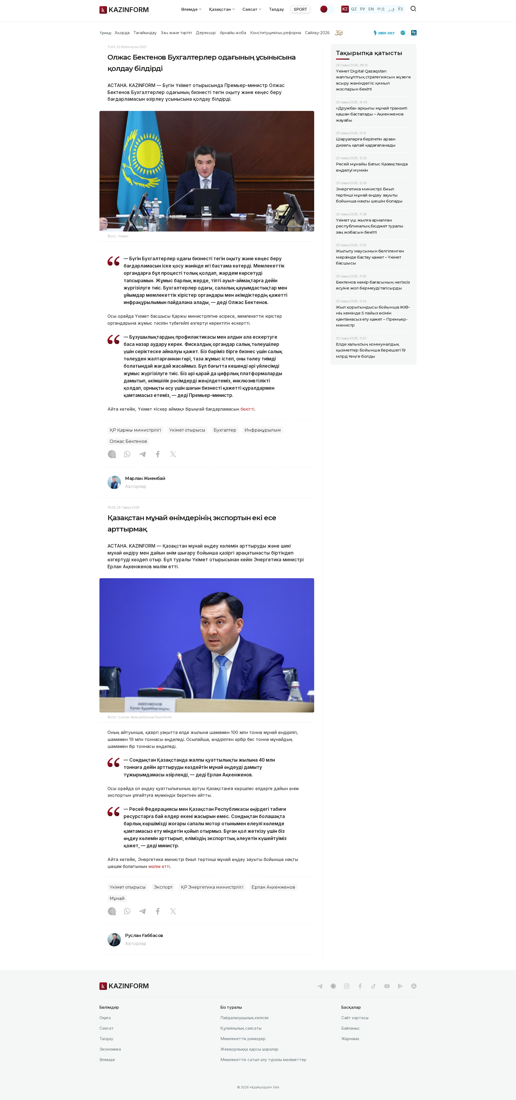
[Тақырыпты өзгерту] (327, 9)
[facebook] (360, 986)
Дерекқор (206, 32)
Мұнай (117, 898)
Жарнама (350, 1038)
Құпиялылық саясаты (240, 1028)
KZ (345, 9)
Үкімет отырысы (187, 430)
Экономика (110, 1049)
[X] (173, 454)
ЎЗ (400, 9)
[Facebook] (157, 454)
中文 (381, 9)
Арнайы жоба (233, 32)
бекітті (247, 409)
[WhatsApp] (127, 454)
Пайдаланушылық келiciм (244, 1017)
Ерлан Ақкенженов (273, 887)
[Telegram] (142, 454)
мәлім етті (159, 866)
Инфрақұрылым (263, 430)
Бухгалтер (225, 430)
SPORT (300, 9)
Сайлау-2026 (317, 32)
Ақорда (122, 32)
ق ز (391, 9)
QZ (354, 9)
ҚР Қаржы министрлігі (135, 430)
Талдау (276, 9)
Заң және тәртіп (176, 32)
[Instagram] (112, 454)
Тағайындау (145, 32)
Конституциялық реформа (275, 32)
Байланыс (350, 1028)
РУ (362, 9)
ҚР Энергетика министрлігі (212, 887)
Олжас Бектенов (128, 441)
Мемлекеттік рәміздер (243, 1038)
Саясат (106, 1028)
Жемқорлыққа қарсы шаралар (249, 1049)
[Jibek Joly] (385, 32)
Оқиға (105, 1017)
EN (371, 9)
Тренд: (105, 33)
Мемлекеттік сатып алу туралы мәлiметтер (263, 1059)
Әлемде (107, 1059)
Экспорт (163, 887)
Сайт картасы (354, 1017)
